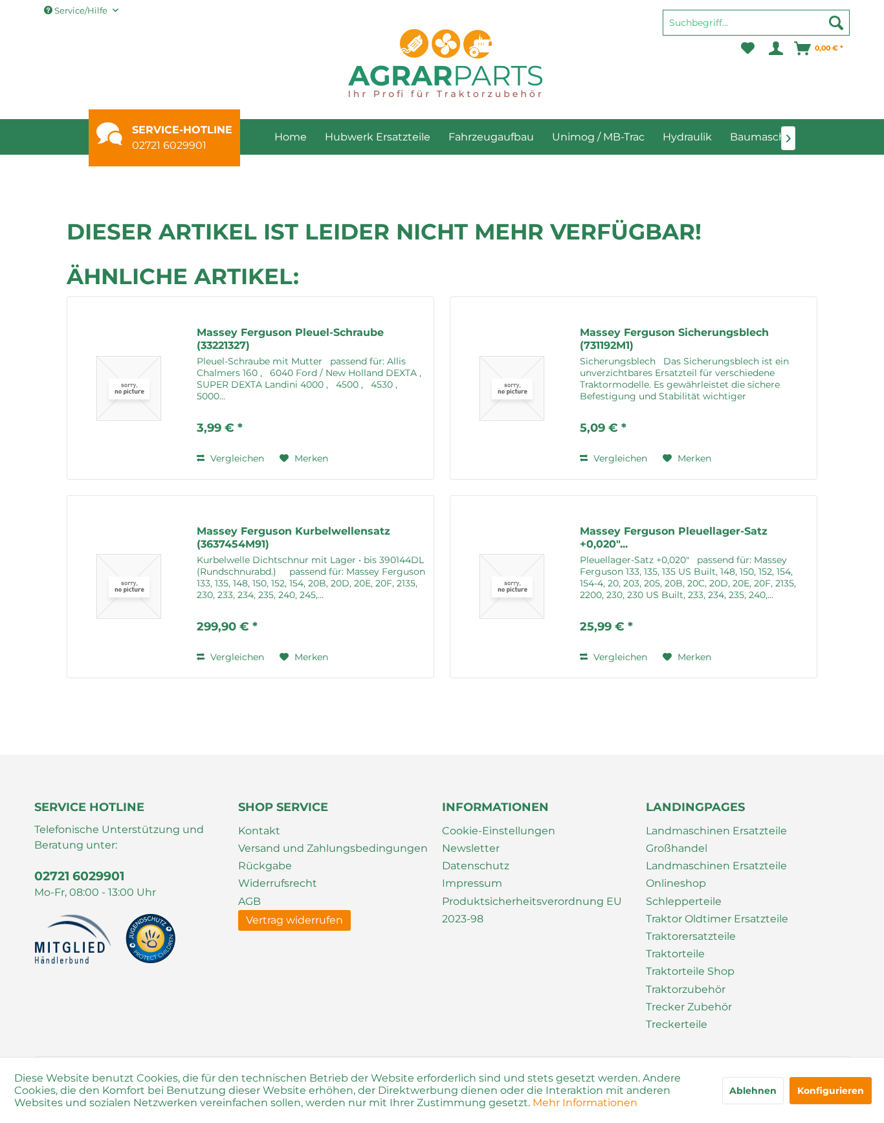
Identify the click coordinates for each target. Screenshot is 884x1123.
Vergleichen (236, 458)
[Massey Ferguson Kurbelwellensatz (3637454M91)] (129, 587)
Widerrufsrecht (277, 883)
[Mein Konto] (775, 48)
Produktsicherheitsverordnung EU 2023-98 (532, 910)
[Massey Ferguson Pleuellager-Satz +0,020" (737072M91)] (512, 587)
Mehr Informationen (585, 1102)
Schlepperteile (684, 901)
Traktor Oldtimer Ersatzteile (717, 919)
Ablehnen (753, 1090)
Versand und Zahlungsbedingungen (333, 848)
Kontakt (259, 831)
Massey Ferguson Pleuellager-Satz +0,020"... (674, 537)
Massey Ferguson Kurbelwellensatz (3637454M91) (293, 537)
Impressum (472, 883)
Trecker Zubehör (689, 1007)
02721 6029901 (169, 145)
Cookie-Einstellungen (498, 831)
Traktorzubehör (685, 989)
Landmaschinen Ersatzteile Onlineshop (716, 874)
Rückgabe (265, 866)
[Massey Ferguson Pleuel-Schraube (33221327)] (129, 388)
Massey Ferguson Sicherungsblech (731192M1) (674, 338)
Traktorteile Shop (690, 971)
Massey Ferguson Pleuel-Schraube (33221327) (290, 338)
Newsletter (471, 848)
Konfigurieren (830, 1090)
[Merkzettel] (748, 48)
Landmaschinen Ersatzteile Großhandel (716, 839)
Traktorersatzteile (691, 936)
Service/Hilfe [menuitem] (80, 10)
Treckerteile (676, 1024)
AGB (249, 901)
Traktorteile (675, 954)
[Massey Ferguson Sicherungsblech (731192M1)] (512, 388)
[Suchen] (836, 23)
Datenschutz (475, 866)
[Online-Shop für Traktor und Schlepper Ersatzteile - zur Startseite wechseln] (445, 63)
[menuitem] (756, 28)
